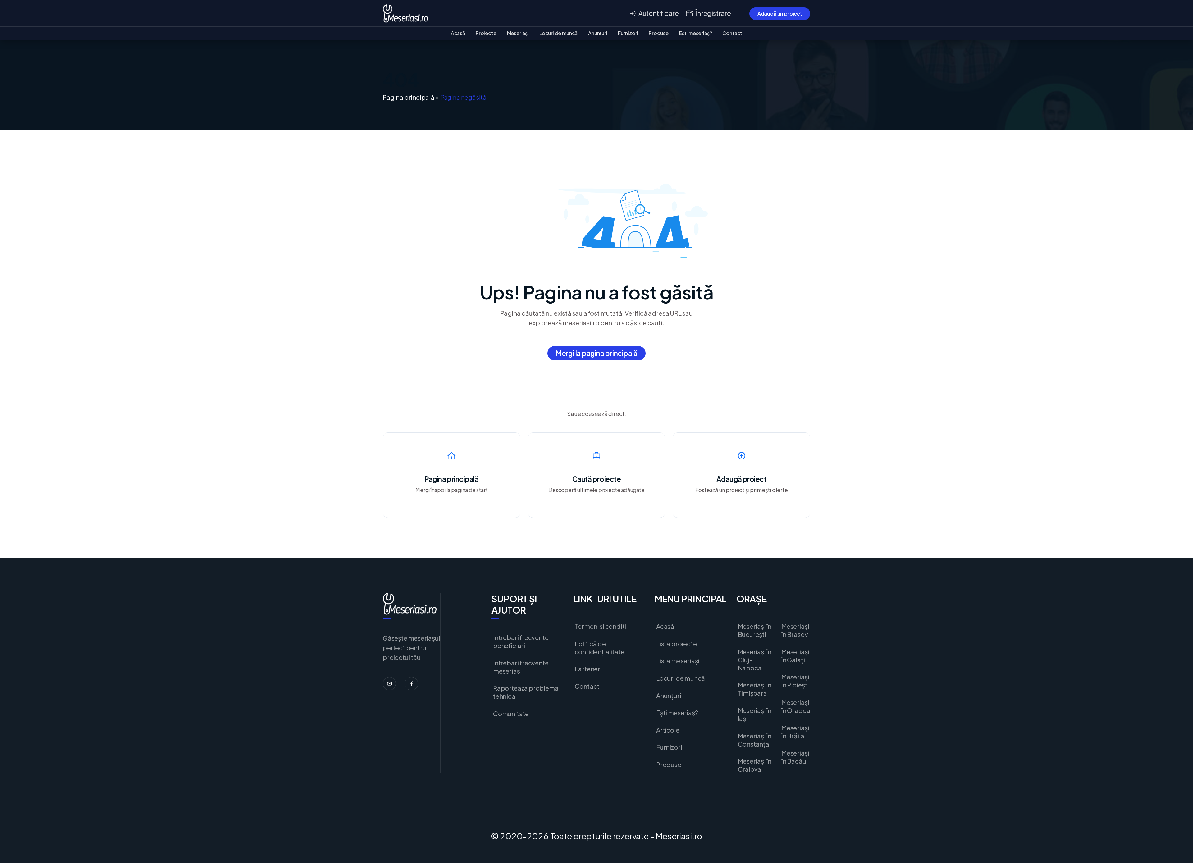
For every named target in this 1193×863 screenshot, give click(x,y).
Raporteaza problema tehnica (526, 692)
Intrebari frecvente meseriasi (521, 667)
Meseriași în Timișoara (754, 689)
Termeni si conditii (601, 626)
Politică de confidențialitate (599, 648)
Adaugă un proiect (779, 13)
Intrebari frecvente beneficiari (521, 641)
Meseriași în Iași (754, 714)
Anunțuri (597, 33)
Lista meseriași (677, 661)
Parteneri (588, 669)
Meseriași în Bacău (795, 757)
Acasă (458, 33)
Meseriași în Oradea (795, 706)
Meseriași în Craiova (754, 765)
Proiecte (486, 33)
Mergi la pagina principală (596, 353)
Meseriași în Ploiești (795, 681)
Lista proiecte (676, 644)
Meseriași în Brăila (795, 732)
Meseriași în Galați (795, 656)
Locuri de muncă (558, 33)
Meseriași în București (754, 630)
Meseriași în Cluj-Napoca (754, 660)
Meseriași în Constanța (754, 740)
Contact (732, 33)
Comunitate (511, 714)
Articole (667, 730)
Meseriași (518, 33)
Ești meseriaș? (695, 33)
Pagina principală (408, 97)
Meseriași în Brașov (795, 630)
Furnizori (628, 33)
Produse (659, 33)
